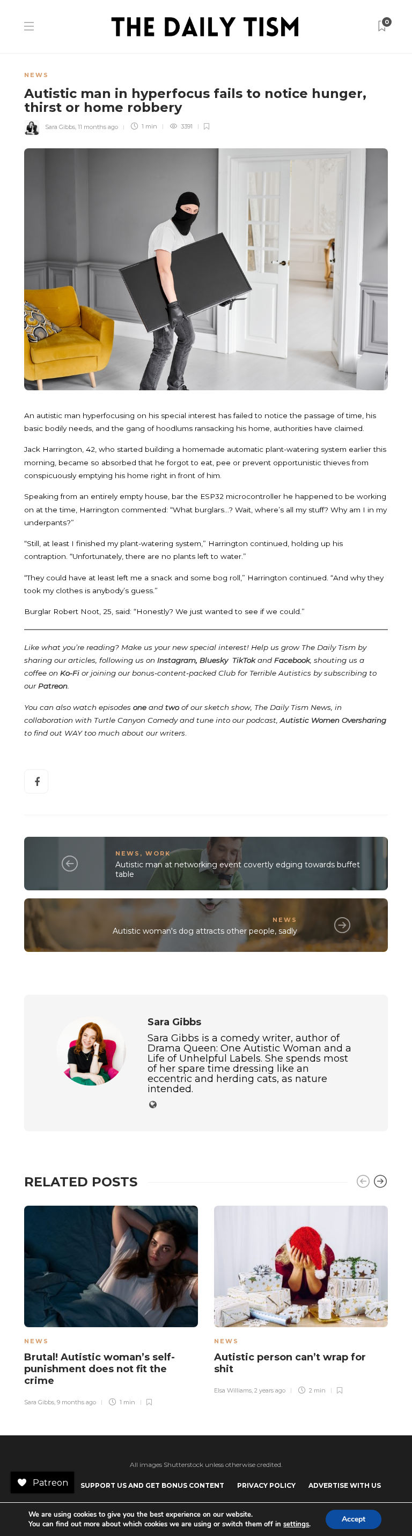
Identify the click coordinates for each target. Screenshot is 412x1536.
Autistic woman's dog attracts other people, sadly (205, 931)
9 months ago (76, 1402)
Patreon (53, 686)
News (36, 75)
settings (296, 1524)
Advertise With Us (344, 1485)
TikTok (243, 660)
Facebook (292, 660)
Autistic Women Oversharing (333, 720)
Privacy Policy (266, 1485)
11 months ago (98, 126)
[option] (111, 1304)
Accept (353, 1519)
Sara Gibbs (60, 126)
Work (158, 853)
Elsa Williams (233, 1390)
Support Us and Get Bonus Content (152, 1485)
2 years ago (269, 1390)
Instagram (176, 660)
